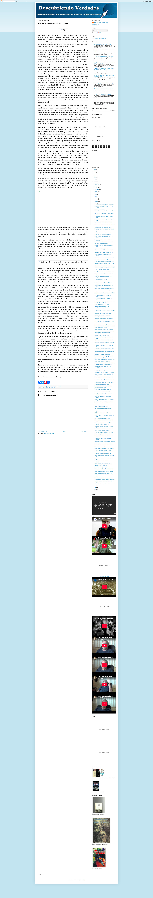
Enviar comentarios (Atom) (49, 433)
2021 (95, 170)
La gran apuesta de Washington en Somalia (103, 408)
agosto (96, 191)
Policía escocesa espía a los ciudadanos (102, 354)
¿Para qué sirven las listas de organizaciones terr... (104, 204)
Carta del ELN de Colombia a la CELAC (102, 248)
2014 (95, 182)
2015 (95, 181)
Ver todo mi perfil (95, 24)
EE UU (44, 387)
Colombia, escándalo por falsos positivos (102, 281)
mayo (96, 196)
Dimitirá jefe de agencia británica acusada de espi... (104, 265)
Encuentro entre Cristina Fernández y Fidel (103, 313)
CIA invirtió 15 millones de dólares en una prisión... (104, 382)
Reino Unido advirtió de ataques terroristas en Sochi (105, 325)
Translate (102, 32)
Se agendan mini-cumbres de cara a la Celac (103, 349)
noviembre (97, 186)
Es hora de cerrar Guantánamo (101, 446)
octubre (96, 187)
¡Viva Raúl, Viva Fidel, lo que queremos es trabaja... (105, 448)
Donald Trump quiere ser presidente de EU (103, 463)
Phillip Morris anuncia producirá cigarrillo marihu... (104, 330)
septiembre (97, 189)
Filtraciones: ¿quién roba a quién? (101, 243)
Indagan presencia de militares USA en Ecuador (104, 329)
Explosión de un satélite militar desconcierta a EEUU (104, 56)
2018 (95, 176)
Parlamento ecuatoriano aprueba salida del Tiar (104, 428)
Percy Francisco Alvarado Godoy (101, 22)
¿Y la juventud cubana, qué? (100, 387)
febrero (96, 201)
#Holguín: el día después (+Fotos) (101, 406)
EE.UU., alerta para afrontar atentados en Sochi (104, 471)
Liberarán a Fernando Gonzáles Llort (102, 302)
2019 (95, 174)
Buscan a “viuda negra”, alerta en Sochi (102, 467)
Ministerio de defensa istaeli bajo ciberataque (103, 324)
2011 (95, 490)
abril (96, 198)
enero (96, 203)
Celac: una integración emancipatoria (102, 269)
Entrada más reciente (43, 431)
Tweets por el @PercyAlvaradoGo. (99, 38)
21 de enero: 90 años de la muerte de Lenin (103, 453)
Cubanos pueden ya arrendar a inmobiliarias (103, 422)
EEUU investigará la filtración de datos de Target (104, 252)
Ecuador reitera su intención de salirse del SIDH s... (105, 479)
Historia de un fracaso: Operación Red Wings (102, 44)
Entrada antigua (84, 431)
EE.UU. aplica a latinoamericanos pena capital (103, 404)
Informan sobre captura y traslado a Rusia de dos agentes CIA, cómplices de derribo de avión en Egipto (104, 83)
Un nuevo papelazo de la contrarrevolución (103, 450)
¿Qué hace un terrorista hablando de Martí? (103, 385)
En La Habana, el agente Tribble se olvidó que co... (104, 288)
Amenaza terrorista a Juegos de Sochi (102, 465)
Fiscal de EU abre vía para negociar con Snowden (104, 372)
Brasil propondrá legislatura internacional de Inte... (104, 348)
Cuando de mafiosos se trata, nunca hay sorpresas (105, 369)
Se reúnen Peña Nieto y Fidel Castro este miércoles (105, 267)
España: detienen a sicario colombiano (102, 430)
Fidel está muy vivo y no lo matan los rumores (102, 94)
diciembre (97, 184)
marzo (96, 199)
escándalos (48, 387)
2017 (95, 177)
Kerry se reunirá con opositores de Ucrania (103, 227)
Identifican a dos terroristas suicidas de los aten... (104, 241)
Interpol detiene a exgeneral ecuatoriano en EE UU (104, 261)
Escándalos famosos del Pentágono (101, 370)
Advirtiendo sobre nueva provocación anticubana (103, 88)
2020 (95, 172)
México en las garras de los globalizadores (103, 477)
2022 (95, 169)
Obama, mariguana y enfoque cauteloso (102, 418)
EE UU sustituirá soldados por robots (102, 424)
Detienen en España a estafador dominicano (103, 434)
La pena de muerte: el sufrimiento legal (102, 306)
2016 (95, 179)
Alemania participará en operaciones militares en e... (105, 362)
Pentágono (53, 387)
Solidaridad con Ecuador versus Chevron (103, 259)
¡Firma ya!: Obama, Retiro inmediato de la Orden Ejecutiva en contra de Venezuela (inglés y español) (103, 100)
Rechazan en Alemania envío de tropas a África (104, 432)
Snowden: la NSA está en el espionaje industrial (104, 356)
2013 (95, 487)
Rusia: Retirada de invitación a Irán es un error (104, 473)
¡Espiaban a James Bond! (100, 209)
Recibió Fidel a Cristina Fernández (101, 327)
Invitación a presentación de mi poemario (102, 315)
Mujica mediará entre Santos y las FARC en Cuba (104, 389)
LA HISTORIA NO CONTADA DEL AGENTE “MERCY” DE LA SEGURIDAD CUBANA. (104, 69)
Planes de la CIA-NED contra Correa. (102, 335)
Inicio (64, 431)
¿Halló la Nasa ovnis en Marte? (101, 279)
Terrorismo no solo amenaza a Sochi (102, 384)
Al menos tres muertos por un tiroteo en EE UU (104, 364)
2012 (95, 489)
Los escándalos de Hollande (100, 357)
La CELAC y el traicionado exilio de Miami (103, 234)
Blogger (83, 879)
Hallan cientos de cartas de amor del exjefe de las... (105, 359)
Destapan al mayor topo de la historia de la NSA (104, 451)
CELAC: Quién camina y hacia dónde (102, 304)
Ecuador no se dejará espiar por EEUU (102, 361)
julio (96, 192)
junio (96, 194)
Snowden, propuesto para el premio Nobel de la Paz (105, 301)
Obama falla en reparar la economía (101, 316)
